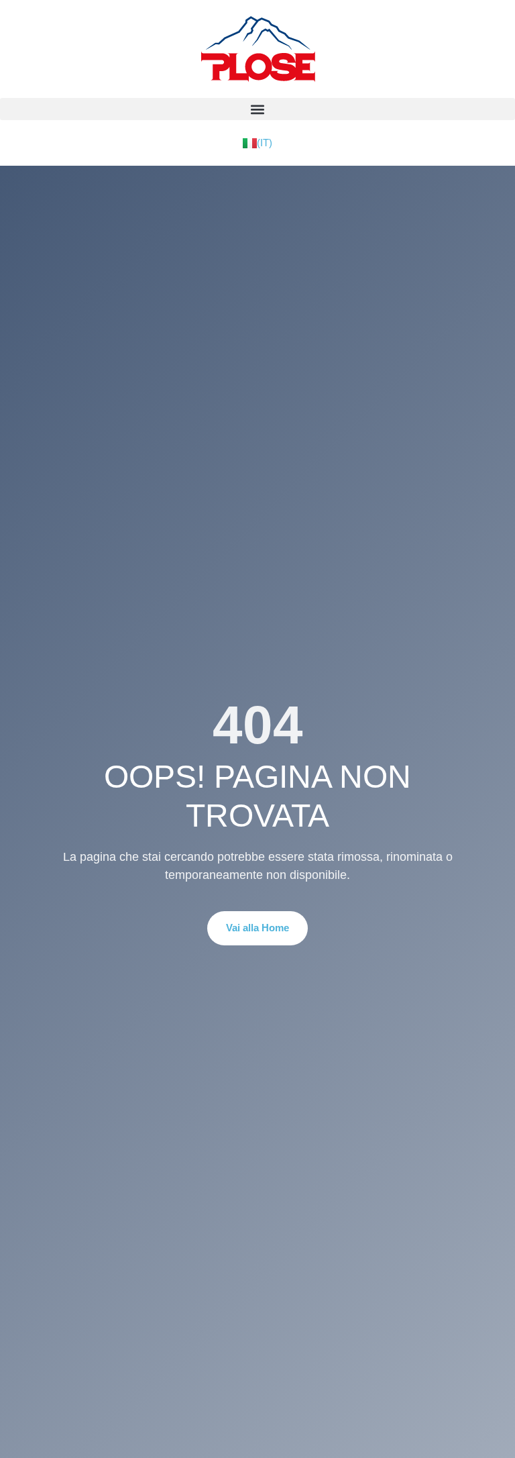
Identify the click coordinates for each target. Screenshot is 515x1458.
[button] (257, 109)
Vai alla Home (257, 927)
